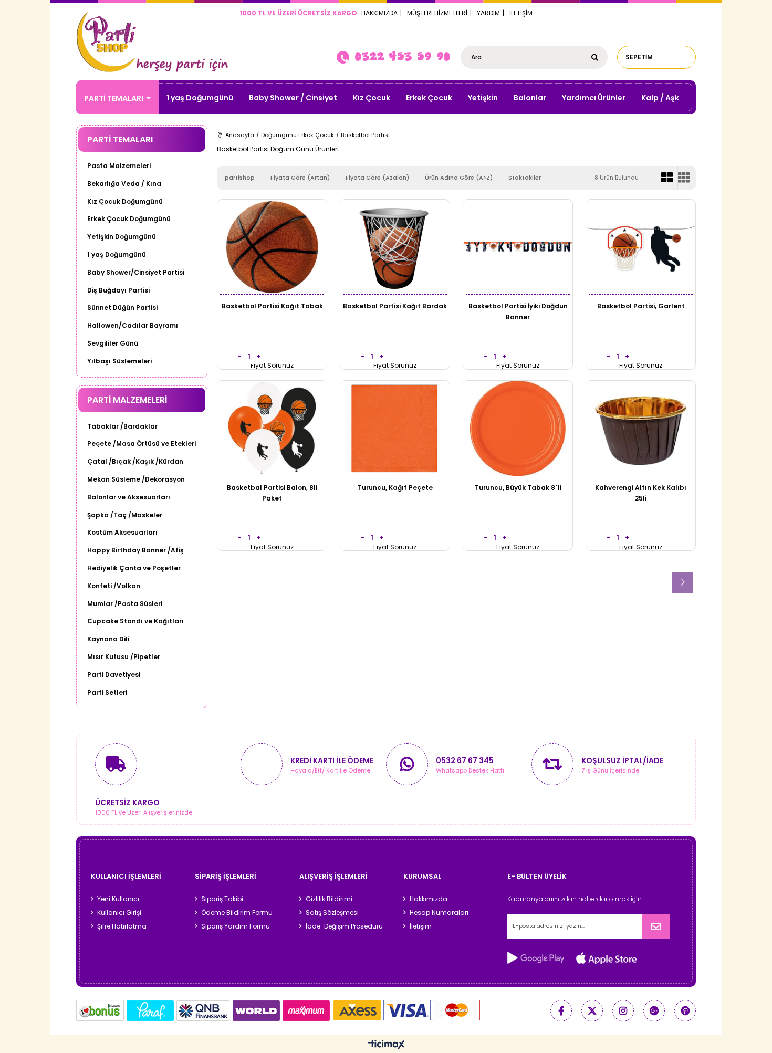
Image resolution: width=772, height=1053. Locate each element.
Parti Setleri (107, 692)
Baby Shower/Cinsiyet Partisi (135, 272)
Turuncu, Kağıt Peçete (395, 487)
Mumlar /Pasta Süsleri (124, 604)
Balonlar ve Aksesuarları (128, 497)
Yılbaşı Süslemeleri (119, 361)
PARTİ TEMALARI (113, 98)
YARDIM (488, 12)
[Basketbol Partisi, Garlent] (640, 247)
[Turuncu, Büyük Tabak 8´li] (517, 428)
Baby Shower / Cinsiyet (293, 97)
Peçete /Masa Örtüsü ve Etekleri (141, 443)
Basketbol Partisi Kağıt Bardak (395, 305)
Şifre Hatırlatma (122, 926)
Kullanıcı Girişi (119, 913)
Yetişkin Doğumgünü (121, 237)
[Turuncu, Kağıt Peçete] (395, 428)
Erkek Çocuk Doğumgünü (129, 219)
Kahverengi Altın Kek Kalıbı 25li (640, 493)
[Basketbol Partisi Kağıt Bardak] (395, 247)
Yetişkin (483, 97)
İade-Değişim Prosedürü (344, 926)
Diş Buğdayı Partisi (118, 290)
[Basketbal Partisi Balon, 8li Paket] (272, 428)
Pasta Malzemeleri (119, 166)
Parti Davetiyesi (113, 675)
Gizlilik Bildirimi (329, 899)
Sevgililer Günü (112, 343)
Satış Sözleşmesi (332, 913)
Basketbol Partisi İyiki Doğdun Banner (518, 311)
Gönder (656, 926)
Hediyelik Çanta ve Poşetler (134, 568)
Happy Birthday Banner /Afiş (135, 550)
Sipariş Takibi (222, 899)
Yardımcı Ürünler (593, 97)
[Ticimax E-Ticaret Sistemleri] (386, 1045)
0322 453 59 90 (402, 56)
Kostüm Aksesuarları (122, 532)
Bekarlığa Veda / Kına (124, 183)
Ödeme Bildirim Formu (237, 913)
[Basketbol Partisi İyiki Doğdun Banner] (517, 247)
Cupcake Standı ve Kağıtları (135, 621)
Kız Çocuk (371, 97)
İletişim (421, 926)
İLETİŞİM (521, 12)
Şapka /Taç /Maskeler (124, 515)
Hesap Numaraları (439, 913)
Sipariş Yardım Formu (235, 926)
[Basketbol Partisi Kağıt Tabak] (272, 247)
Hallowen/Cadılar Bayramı (132, 325)
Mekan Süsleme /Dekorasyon (136, 479)
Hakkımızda (428, 899)
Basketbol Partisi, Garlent (641, 305)
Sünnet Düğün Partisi (122, 307)
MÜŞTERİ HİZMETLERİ (437, 12)
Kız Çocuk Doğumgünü (125, 201)
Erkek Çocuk (429, 97)
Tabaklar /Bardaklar (122, 426)
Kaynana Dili (108, 639)
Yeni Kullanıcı (118, 899)
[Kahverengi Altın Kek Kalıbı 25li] (640, 428)
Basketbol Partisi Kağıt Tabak (272, 305)
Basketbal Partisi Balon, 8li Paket (272, 493)
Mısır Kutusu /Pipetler (123, 657)
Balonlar (530, 97)
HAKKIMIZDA (379, 12)
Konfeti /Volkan (113, 586)
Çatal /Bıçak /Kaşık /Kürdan (135, 461)
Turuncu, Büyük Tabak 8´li (518, 487)
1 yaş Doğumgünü (199, 97)
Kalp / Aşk (660, 97)
